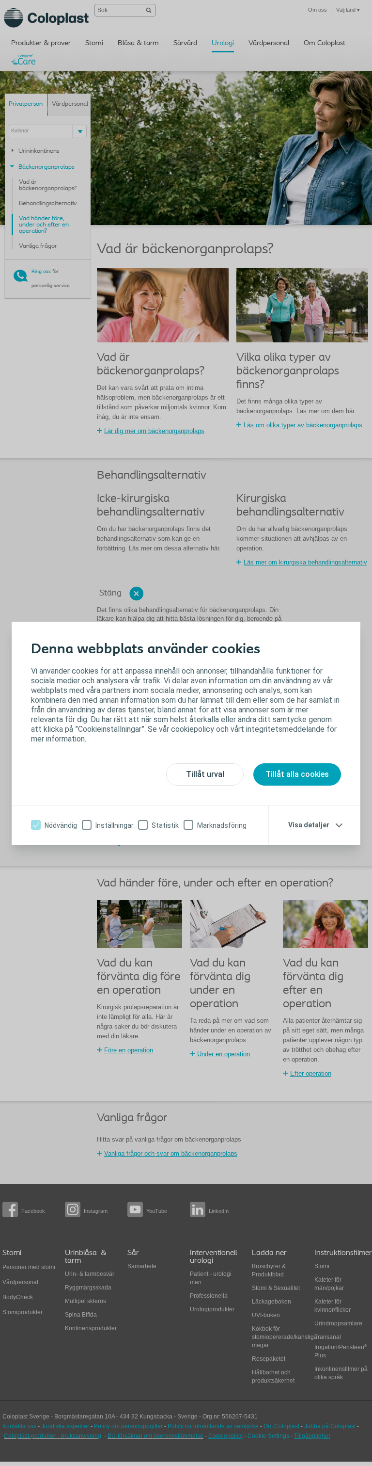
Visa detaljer (308, 825)
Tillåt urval (205, 774)
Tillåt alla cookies (297, 774)
